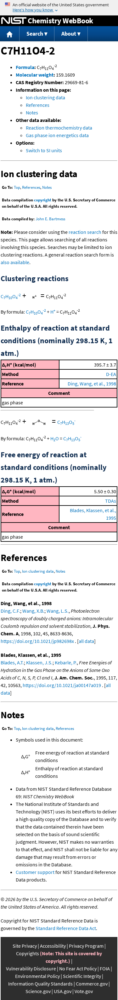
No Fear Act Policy (78, 968)
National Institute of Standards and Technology (13, 21)
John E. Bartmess (50, 219)
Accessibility (53, 946)
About (68, 33)
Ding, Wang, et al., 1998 (92, 383)
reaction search (85, 232)
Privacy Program (86, 946)
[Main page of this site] (10, 34)
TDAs (110, 501)
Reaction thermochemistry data (59, 127)
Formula (25, 67)
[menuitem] (10, 34)
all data (86, 641)
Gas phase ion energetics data (57, 135)
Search (34, 33)
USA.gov (62, 991)
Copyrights (27, 953)
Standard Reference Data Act (66, 928)
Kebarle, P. (66, 662)
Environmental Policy (37, 976)
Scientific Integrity (82, 976)
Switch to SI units (44, 150)
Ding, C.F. (10, 611)
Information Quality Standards (40, 983)
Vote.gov (84, 991)
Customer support (35, 872)
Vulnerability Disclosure (31, 968)
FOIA (105, 968)
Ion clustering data (45, 97)
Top (17, 187)
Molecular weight (34, 75)
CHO (11, 296)
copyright (42, 200)
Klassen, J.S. (39, 662)
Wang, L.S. (58, 611)
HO (54, 438)
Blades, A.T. (12, 662)
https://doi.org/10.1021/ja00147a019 (62, 685)
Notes (32, 112)
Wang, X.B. (33, 611)
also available (15, 262)
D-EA (111, 374)
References (37, 105)
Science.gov (38, 991)
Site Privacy (25, 946)
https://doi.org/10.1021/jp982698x (37, 641)
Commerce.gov (92, 983)
